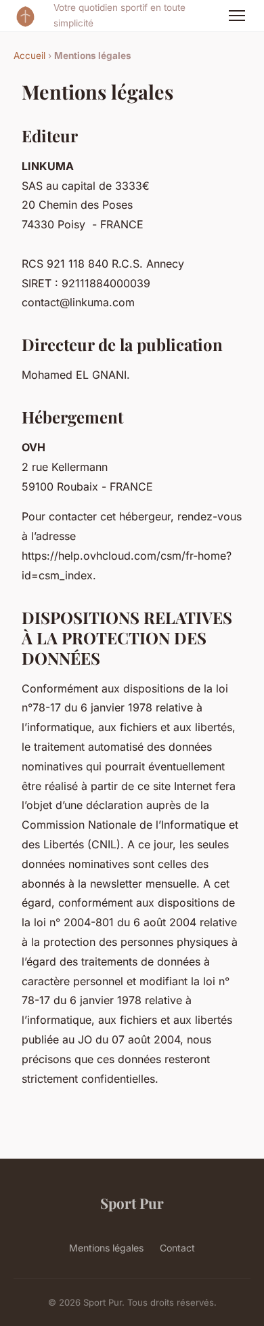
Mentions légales (106, 1248)
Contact (177, 1248)
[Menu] (236, 15)
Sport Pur (132, 1202)
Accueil (29, 55)
